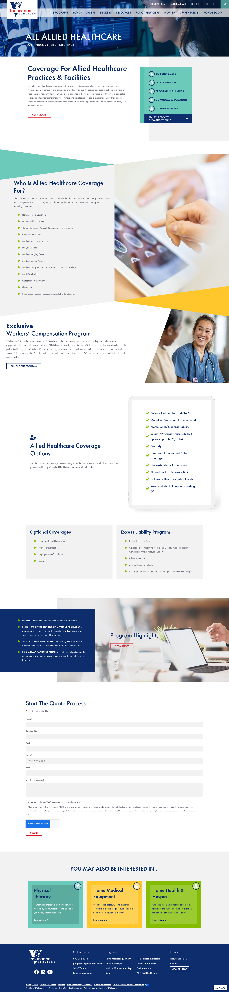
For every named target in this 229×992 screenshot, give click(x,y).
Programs (60, 12)
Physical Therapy (55, 904)
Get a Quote (39, 114)
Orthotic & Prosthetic (146, 963)
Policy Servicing (147, 12)
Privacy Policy (32, 984)
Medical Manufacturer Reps (118, 968)
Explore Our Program (24, 366)
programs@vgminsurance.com (87, 963)
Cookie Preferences (102, 984)
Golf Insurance (144, 968)
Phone (29, 755)
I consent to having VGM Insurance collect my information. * (55, 801)
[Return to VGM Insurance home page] (22, 9)
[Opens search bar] (225, 4)
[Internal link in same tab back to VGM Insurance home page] (41, 959)
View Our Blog (179, 969)
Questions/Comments (35, 779)
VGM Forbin (111, 988)
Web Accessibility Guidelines (79, 984)
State (28, 767)
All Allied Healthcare (147, 972)
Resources (123, 12)
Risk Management (178, 958)
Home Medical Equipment (114, 904)
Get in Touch (199, 4)
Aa (216, 988)
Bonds (77, 12)
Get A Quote (122, 646)
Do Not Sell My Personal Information (128, 984)
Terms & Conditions (48, 984)
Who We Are (179, 4)
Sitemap (61, 984)
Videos (173, 963)
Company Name (33, 731)
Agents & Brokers (98, 12)
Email (29, 743)
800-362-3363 (158, 4)
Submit (34, 832)
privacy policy (151, 811)
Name (29, 719)
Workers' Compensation (181, 12)
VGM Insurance (40, 988)
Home (29, 45)
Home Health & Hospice (173, 904)
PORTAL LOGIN (213, 12)
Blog (215, 4)
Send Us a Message (82, 972)
